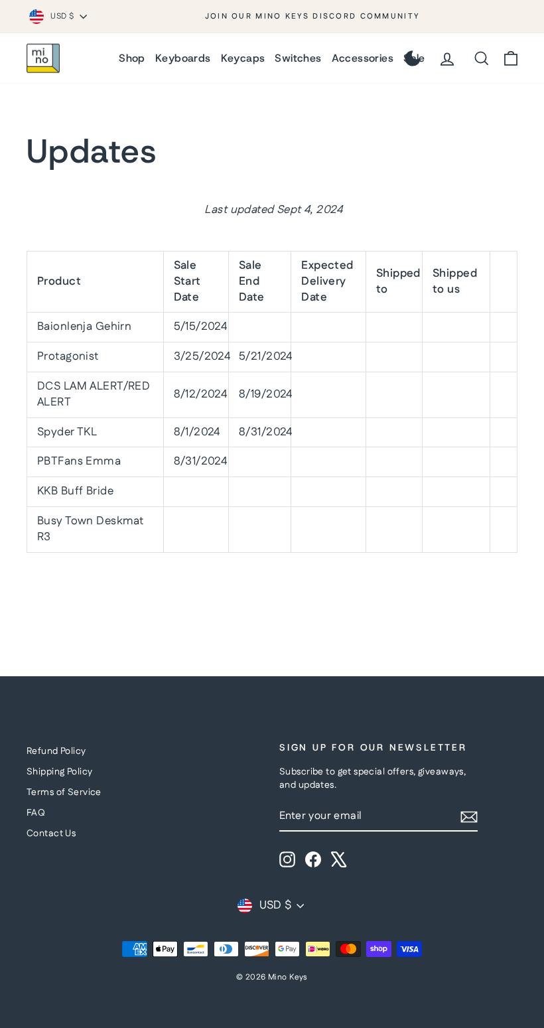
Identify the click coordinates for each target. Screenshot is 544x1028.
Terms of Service (64, 792)
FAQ (36, 813)
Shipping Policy (59, 771)
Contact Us (51, 833)
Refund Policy (56, 751)
